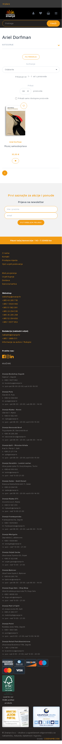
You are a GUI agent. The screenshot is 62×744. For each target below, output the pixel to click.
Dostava (6, 280)
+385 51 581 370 (10, 505)
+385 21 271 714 (10, 451)
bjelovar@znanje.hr (13, 579)
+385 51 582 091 (10, 307)
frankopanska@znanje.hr (15, 526)
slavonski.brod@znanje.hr (15, 437)
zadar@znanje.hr (12, 490)
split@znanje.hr (11, 454)
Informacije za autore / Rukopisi (16, 342)
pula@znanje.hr (11, 401)
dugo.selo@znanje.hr (13, 597)
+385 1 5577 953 (10, 322)
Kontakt (5, 256)
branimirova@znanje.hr (14, 651)
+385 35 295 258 (10, 314)
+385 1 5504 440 (10, 304)
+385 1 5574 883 (11, 523)
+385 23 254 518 (10, 311)
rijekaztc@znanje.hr (13, 508)
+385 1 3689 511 (9, 338)
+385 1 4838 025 (11, 594)
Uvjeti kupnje (8, 276)
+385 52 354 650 (10, 318)
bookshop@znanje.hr (13, 383)
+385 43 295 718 (10, 300)
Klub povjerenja (9, 273)
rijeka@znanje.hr (11, 419)
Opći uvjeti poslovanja (12, 264)
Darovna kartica (9, 284)
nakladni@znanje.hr (11, 334)
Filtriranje (31, 57)
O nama (5, 253)
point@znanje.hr (11, 633)
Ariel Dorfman (15, 142)
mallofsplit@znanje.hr (13, 615)
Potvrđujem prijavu (30, 222)
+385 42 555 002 (11, 469)
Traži (53, 23)
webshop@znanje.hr (11, 296)
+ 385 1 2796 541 (11, 648)
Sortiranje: (31, 64)
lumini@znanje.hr (12, 472)
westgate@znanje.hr (13, 544)
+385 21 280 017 (11, 612)
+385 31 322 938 (11, 558)
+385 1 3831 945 (10, 630)
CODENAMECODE (52, 738)
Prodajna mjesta (9, 260)
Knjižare (6, 4)
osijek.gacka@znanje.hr (14, 561)
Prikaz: (31, 85)
